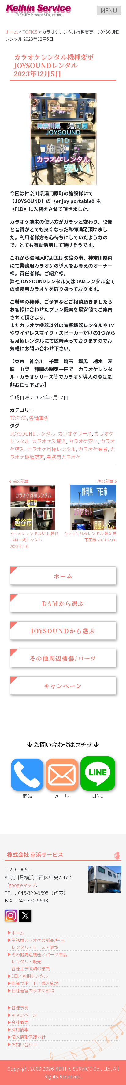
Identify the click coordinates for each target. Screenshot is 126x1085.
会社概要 (19, 1022)
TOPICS (30, 31)
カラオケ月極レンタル (51, 449)
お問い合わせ (24, 1044)
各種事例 (39, 417)
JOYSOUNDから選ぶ (63, 631)
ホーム (11, 31)
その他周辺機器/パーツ (63, 658)
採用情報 (19, 1029)
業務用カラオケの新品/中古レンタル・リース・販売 (38, 943)
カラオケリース (75, 433)
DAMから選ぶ (63, 603)
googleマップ (22, 885)
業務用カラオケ (63, 457)
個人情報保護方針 (28, 1036)
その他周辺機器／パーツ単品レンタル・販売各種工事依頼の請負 (39, 961)
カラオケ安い (83, 441)
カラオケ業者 (93, 449)
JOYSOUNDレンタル (32, 433)
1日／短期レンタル (29, 975)
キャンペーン (63, 686)
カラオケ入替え (49, 441)
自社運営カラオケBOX (32, 990)
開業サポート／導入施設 (34, 983)
